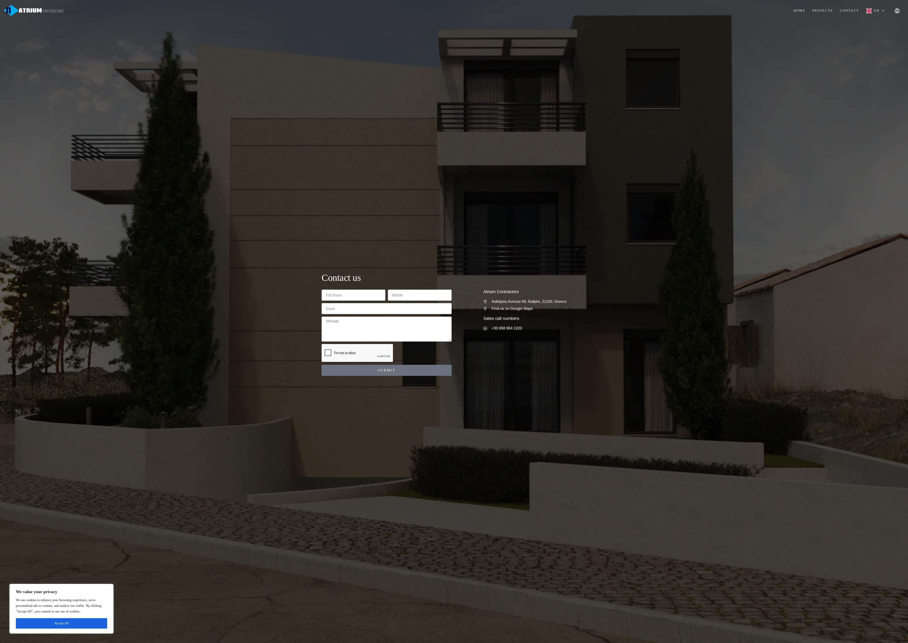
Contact (849, 10)
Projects (822, 10)
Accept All (61, 623)
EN (877, 10)
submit (386, 370)
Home (799, 10)
